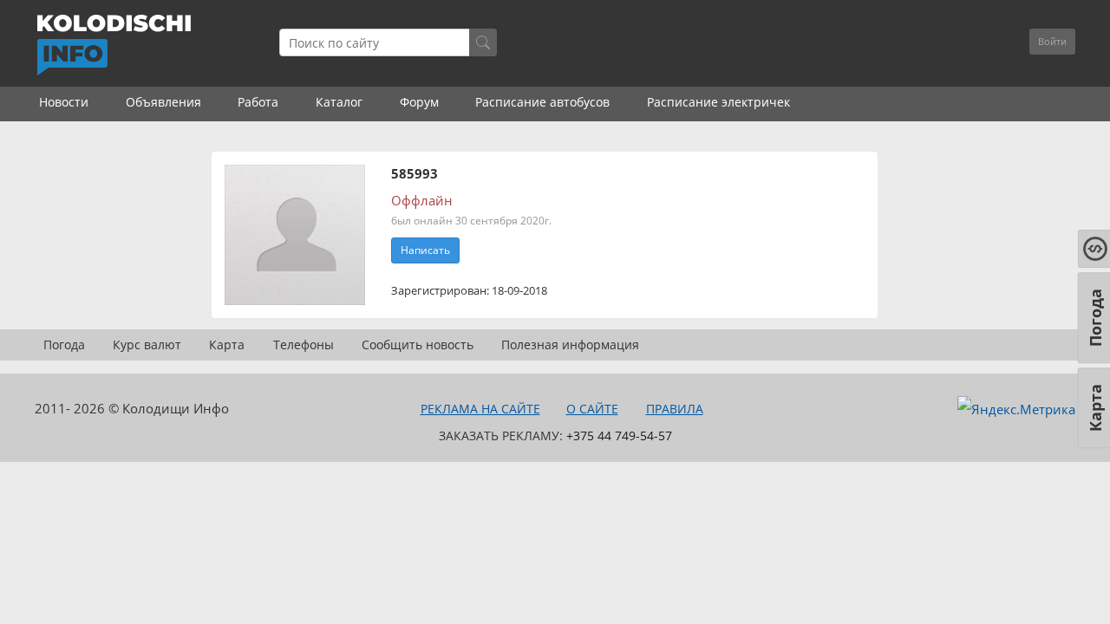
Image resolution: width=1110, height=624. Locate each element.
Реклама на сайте (480, 408)
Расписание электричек (718, 102)
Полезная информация (570, 344)
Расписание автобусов (542, 102)
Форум (419, 102)
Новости (63, 102)
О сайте (592, 408)
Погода (64, 344)
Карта (227, 344)
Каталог (339, 102)
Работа (258, 102)
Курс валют (147, 344)
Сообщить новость (417, 344)
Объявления (163, 102)
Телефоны (303, 344)
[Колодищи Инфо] (114, 45)
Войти (1052, 41)
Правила (674, 408)
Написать (425, 250)
